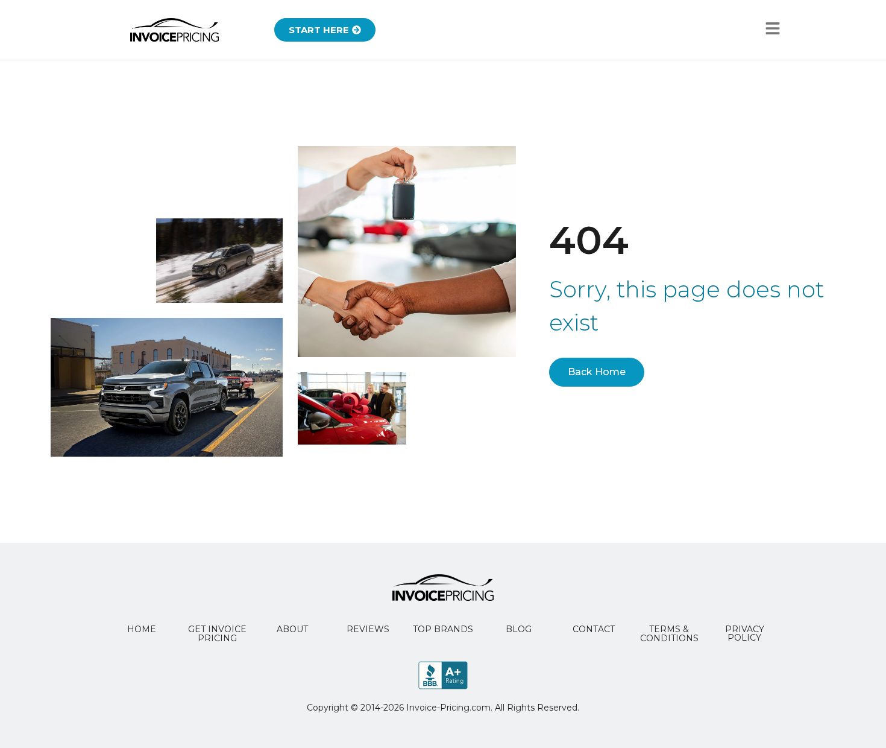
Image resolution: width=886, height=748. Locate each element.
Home (141, 629)
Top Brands (443, 629)
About (292, 629)
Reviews (368, 629)
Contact (594, 629)
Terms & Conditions (669, 634)
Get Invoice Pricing (217, 634)
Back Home (597, 372)
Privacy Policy (744, 633)
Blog (519, 629)
